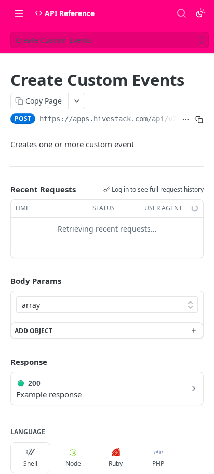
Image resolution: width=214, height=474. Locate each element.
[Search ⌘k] (181, 13)
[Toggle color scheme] (200, 13)
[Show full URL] (185, 119)
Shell (30, 463)
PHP (158, 463)
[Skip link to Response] (3, 361)
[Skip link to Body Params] (3, 281)
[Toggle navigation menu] (18, 13)
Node (73, 463)
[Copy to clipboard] (199, 119)
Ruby (116, 463)
